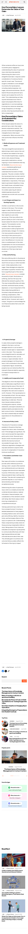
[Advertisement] (14, 49)
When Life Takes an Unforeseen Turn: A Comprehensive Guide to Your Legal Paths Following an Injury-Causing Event (13, 919)
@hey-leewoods (15, 795)
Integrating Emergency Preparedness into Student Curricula (14, 711)
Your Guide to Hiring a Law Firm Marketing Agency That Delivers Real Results (13, 894)
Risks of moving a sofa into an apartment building (11, 696)
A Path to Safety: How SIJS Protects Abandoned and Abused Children (12, 871)
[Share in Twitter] (5, 671)
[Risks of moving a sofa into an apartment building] (5, 731)
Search (4, 677)
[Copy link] (8, 671)
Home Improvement (12, 766)
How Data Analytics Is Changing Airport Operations (14, 706)
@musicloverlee (15, 787)
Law (3, 15)
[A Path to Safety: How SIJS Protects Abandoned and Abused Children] (13, 860)
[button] (2, 2)
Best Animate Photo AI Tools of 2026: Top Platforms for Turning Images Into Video (14, 701)
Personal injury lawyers (12, 274)
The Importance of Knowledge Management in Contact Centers (13, 692)
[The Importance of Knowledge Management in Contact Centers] (5, 724)
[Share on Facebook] (2, 671)
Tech (11, 736)
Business (12, 721)
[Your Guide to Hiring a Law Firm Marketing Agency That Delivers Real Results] (13, 882)
